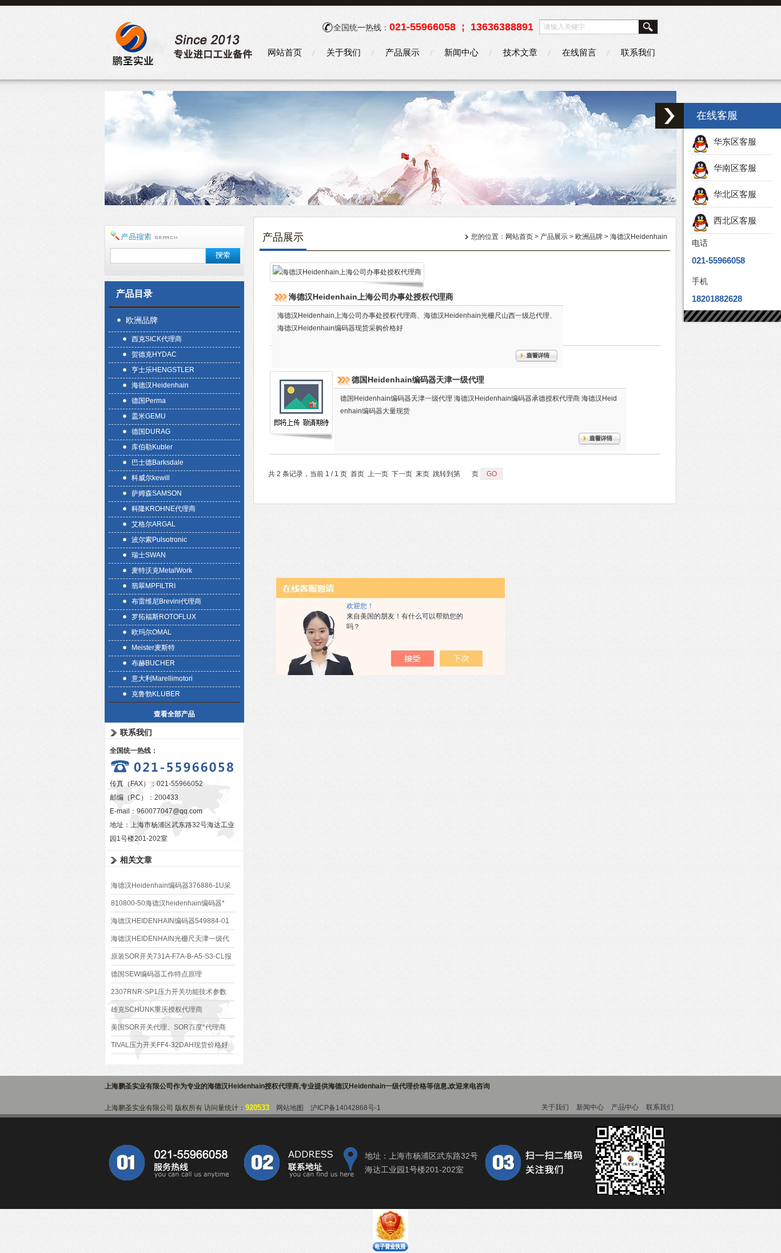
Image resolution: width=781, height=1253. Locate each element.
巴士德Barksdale (158, 462)
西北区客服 (732, 220)
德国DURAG (151, 432)
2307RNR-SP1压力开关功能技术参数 (168, 992)
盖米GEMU (149, 416)
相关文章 (136, 859)
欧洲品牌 (142, 320)
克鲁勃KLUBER (156, 694)
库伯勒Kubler (152, 447)
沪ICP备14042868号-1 (345, 1108)
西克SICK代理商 (157, 339)
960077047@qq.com (169, 811)
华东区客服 (732, 141)
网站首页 (285, 52)
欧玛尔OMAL (152, 632)
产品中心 (625, 1107)
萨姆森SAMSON (157, 493)
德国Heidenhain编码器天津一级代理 (418, 379)
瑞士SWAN (149, 555)
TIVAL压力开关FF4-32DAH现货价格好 (169, 1045)
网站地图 (290, 1108)
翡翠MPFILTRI (154, 586)
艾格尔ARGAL (154, 524)
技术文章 (520, 52)
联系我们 (638, 52)
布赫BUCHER (153, 663)
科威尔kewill (151, 478)
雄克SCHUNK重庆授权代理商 (156, 1009)
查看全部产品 (174, 714)
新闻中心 (461, 52)
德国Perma (149, 401)
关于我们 (343, 52)
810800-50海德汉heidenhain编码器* (168, 903)
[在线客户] (669, 116)
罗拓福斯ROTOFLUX (164, 617)
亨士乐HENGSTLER (163, 370)
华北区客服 (732, 194)
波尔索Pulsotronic (159, 540)
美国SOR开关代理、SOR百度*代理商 (168, 1027)
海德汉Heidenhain (160, 385)
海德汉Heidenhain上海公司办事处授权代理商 (371, 296)
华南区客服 (732, 168)
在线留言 (579, 52)
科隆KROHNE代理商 (164, 509)
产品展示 (402, 52)
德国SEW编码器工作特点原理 (156, 974)
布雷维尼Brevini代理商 (166, 601)
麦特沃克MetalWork (162, 570)
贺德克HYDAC (154, 354)
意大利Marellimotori (162, 679)
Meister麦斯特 (153, 648)
